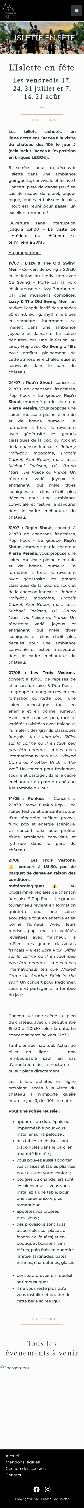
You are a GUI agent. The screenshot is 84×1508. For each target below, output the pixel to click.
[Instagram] (48, 1489)
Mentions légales (23, 1462)
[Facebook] (36, 1489)
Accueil (13, 1455)
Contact (14, 1475)
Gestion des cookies (26, 1468)
